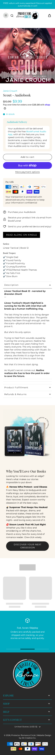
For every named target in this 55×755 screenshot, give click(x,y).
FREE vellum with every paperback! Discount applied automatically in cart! (27, 4)
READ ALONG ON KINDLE (21, 235)
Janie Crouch (10, 91)
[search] (12, 15)
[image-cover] (27, 56)
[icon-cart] (48, 15)
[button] (27, 157)
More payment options (27, 172)
